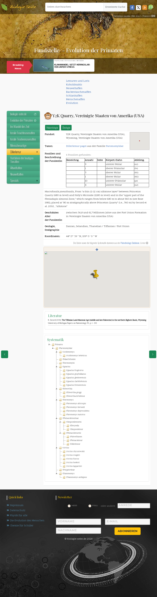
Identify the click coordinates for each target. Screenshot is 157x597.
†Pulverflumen (76, 436)
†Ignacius (66, 366)
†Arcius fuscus (72, 459)
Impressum (16, 505)
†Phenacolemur (76, 440)
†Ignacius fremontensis (76, 385)
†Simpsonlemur (76, 429)
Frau (95, 505)
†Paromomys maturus (75, 414)
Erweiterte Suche (115, 7)
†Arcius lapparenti (74, 466)
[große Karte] (96, 249)
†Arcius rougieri (73, 455)
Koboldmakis (74, 85)
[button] (150, 7)
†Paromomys (68, 400)
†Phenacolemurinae (70, 418)
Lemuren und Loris (77, 81)
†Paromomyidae (65, 348)
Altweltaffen (16, 168)
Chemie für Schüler (21, 526)
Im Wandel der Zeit (19, 126)
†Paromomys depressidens (77, 411)
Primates (59, 344)
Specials (14, 180)
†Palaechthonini (68, 359)
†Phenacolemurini (73, 433)
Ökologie (66, 127)
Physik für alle (18, 515)
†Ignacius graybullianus (76, 374)
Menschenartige (18, 145)
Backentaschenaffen (78, 92)
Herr (74, 505)
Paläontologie (52, 127)
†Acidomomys (68, 352)
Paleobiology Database (130, 243)
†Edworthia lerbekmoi (75, 396)
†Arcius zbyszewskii (75, 451)
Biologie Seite (23, 7)
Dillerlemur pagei (76, 146)
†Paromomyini (68, 363)
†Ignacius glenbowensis (76, 377)
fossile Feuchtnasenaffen (22, 133)
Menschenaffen (75, 99)
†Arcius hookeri (73, 462)
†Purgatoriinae (68, 470)
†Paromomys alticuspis (76, 403)
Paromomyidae (114, 146)
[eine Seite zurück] (4, 354)
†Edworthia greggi (73, 392)
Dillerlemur (15, 151)
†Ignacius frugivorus (75, 370)
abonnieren (127, 531)
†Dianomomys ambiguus (76, 477)
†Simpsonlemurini (73, 422)
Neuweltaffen (74, 88)
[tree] (97, 411)
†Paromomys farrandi (75, 407)
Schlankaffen (74, 96)
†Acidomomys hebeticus (76, 355)
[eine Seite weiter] (152, 354)
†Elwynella (74, 425)
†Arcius (65, 447)
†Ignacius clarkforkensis (76, 381)
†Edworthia (67, 389)
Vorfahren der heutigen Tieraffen (21, 160)
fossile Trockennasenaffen (23, 139)
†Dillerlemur (75, 444)
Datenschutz (17, 510)
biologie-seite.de (18, 114)
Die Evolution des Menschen (27, 521)
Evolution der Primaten (21, 120)
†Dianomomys (68, 473)
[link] (153, 16)
